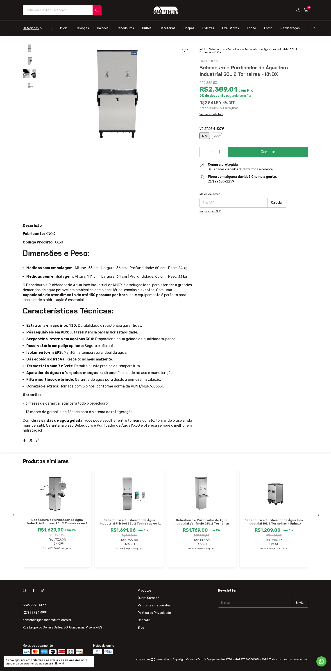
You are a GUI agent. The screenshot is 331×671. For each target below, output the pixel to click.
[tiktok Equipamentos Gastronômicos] (42, 590)
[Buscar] (97, 10)
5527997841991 (35, 605)
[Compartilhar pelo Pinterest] (37, 440)
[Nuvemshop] (153, 660)
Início (64, 28)
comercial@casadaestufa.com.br (47, 620)
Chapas (189, 28)
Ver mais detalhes (211, 114)
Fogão (251, 28)
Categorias (31, 28)
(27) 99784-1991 (35, 613)
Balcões (103, 28)
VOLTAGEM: (212, 129)
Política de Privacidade (154, 613)
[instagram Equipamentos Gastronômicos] (24, 590)
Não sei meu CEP (210, 211)
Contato (144, 620)
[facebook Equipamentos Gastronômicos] (33, 590)
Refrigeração (290, 28)
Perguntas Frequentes (154, 605)
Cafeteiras (167, 28)
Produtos (144, 590)
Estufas (208, 28)
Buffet (147, 28)
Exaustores (230, 28)
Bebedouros (125, 28)
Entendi (60, 663)
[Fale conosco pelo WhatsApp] (321, 661)
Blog (141, 628)
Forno (268, 28)
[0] (306, 10)
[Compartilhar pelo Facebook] (25, 440)
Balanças (82, 28)
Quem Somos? (148, 598)
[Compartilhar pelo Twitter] (31, 440)
